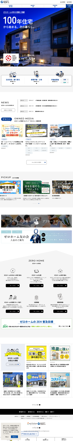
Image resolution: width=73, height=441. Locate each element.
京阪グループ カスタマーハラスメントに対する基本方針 (32, 418)
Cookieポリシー (6, 430)
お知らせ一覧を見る (8, 110)
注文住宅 (36, 150)
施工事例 (60, 148)
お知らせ (16, 416)
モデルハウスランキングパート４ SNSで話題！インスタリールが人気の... (35, 143)
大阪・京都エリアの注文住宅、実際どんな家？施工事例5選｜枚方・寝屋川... (61, 143)
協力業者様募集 (36, 416)
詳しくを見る (13, 285)
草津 (29, 150)
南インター (44, 148)
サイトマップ (49, 418)
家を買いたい (31, 412)
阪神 (64, 82)
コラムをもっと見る (13, 364)
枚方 (29, 148)
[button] (34, 203)
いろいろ (52, 139)
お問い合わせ (44, 416)
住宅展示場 (4, 139)
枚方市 (53, 150)
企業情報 (22, 416)
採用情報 (28, 416)
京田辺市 (53, 148)
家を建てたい (22, 412)
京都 (64, 79)
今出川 (29, 153)
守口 (36, 148)
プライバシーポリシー (53, 416)
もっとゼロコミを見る (36, 162)
